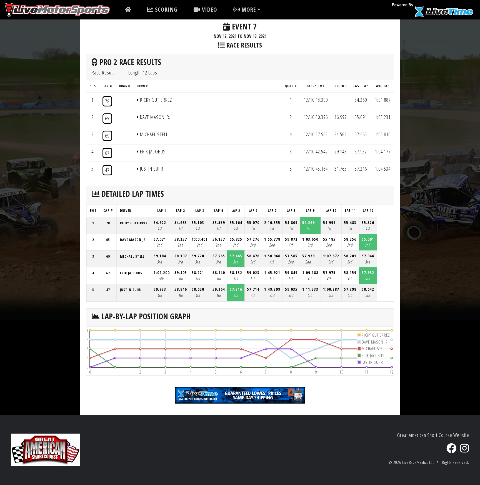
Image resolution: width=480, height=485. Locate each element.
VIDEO (208, 9)
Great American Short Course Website (433, 435)
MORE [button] (248, 9)
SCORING (165, 9)
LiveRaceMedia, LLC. (419, 462)
